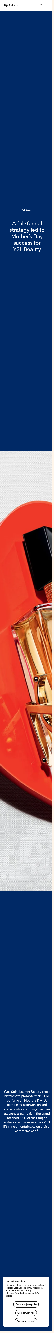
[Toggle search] (41, 5)
